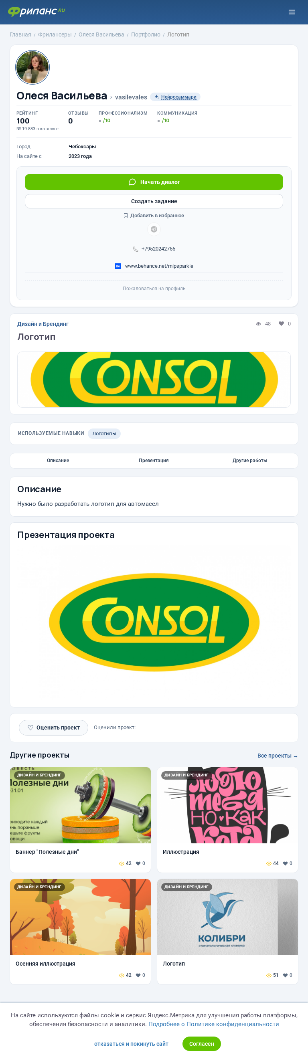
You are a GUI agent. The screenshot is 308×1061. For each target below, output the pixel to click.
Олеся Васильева (61, 95)
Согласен (201, 1044)
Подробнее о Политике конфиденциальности (213, 1024)
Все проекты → (277, 755)
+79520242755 (158, 249)
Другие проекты (39, 755)
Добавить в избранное (156, 215)
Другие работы (250, 460)
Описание (58, 460)
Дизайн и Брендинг (43, 324)
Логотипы (104, 433)
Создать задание (154, 201)
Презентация (154, 460)
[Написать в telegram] (154, 229)
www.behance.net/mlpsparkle (158, 266)
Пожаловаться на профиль (154, 288)
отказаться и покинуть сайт (131, 1044)
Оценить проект (53, 728)
